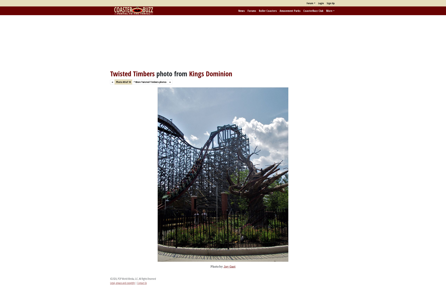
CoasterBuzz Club (313, 11)
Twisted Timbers (132, 73)
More (329, 11)
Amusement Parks (290, 11)
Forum (310, 3)
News (241, 11)
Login (321, 3)
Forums (252, 11)
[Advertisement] (223, 42)
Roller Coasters (268, 11)
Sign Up (330, 3)
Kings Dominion (210, 73)
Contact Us (142, 283)
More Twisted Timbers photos (150, 82)
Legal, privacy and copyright (122, 283)
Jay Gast (230, 266)
